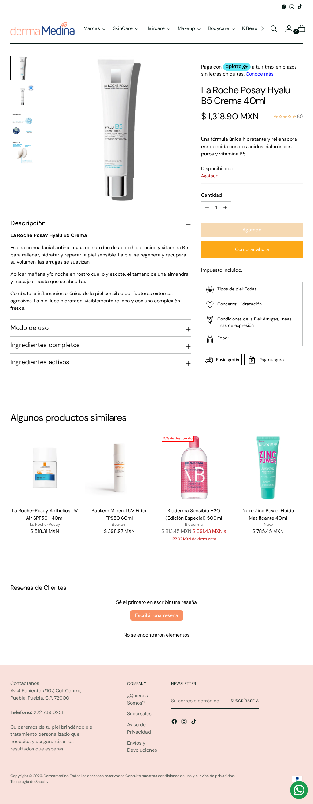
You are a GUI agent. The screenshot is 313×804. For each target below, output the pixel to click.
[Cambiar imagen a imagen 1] (22, 68)
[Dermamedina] (42, 28)
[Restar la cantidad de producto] (225, 208)
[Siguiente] (262, 28)
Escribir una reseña (156, 615)
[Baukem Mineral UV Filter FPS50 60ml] (119, 467)
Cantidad (211, 195)
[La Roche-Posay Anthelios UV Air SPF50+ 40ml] (44, 467)
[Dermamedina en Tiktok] (300, 6)
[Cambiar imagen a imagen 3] (22, 124)
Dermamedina (56, 775)
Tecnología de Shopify (29, 781)
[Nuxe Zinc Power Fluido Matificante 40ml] (268, 467)
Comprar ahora (252, 249)
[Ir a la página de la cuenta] (286, 28)
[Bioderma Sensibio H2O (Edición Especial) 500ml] (193, 467)
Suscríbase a (245, 700)
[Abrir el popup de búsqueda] (273, 28)
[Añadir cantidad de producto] (206, 208)
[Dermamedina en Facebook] (284, 6)
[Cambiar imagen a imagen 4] (22, 152)
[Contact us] (299, 790)
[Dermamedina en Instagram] (292, 6)
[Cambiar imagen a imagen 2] (22, 96)
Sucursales (139, 713)
